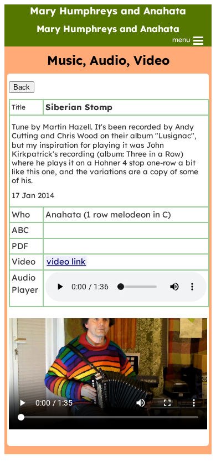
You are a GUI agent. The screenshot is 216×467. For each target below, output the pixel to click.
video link (66, 261)
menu (182, 39)
